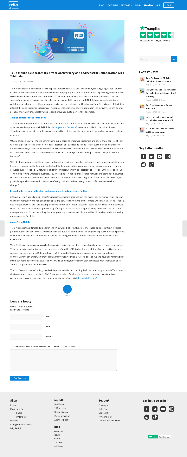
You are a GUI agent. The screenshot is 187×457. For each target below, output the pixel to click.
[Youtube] (159, 156)
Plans (13, 405)
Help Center (104, 409)
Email (48, 326)
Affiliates (58, 446)
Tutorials (59, 442)
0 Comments (28, 81)
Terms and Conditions (109, 420)
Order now (21, 416)
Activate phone (62, 419)
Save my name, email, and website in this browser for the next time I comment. (45, 346)
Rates (19, 412)
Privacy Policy (105, 416)
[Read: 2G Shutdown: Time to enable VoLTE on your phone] (141, 130)
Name (49, 316)
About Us (58, 430)
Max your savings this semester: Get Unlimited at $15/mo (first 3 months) (161, 93)
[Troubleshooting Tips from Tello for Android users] (184, 228)
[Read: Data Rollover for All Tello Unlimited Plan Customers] (141, 79)
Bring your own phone (21, 424)
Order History (61, 411)
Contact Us (104, 412)
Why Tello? (15, 428)
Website (49, 336)
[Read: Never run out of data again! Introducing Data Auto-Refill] (141, 118)
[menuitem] (102, 5)
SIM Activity (60, 408)
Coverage (103, 405)
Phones (14, 420)
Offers (57, 438)
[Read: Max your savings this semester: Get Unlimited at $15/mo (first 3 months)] (141, 91)
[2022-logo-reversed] (14, 5)
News (57, 434)
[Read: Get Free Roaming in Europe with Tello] (141, 106)
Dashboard (59, 404)
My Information (62, 415)
